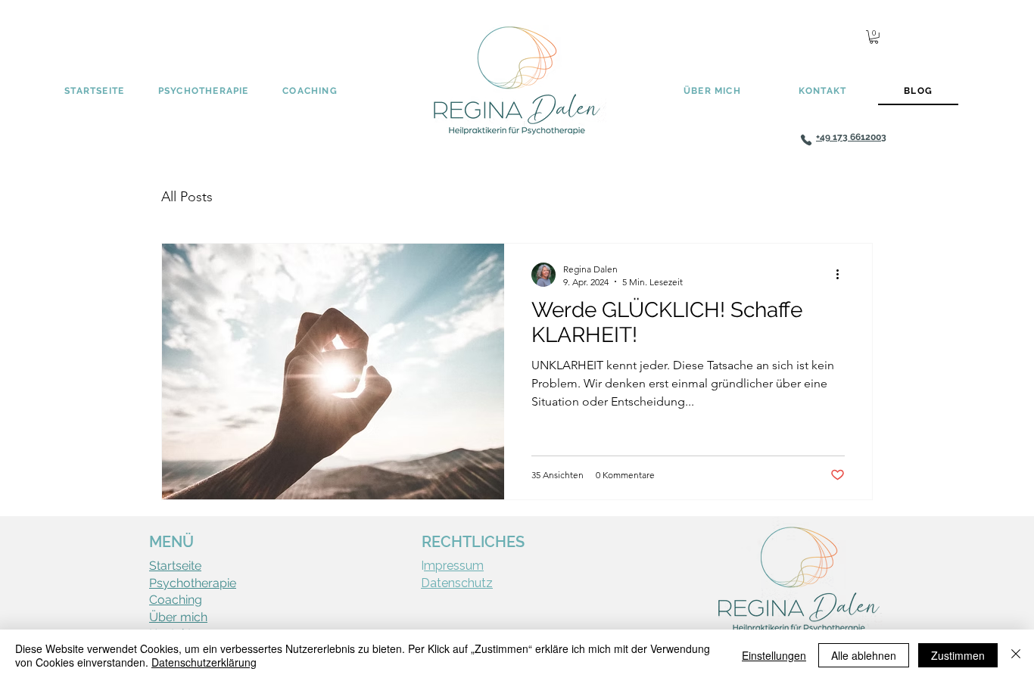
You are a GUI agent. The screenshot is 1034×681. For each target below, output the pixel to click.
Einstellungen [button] (774, 655)
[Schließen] (1016, 655)
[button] (874, 37)
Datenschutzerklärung (204, 662)
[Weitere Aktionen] (842, 275)
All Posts (187, 196)
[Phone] (806, 140)
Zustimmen (958, 655)
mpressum (454, 565)
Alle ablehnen (863, 655)
